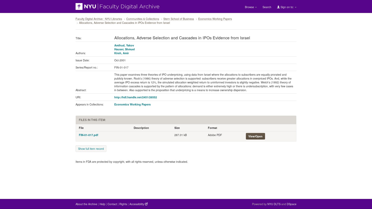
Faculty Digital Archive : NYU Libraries (99, 19)
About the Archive (86, 204)
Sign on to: (287, 7)
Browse (250, 7)
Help (102, 204)
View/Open (255, 136)
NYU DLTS (274, 204)
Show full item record (91, 149)
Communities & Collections (142, 19)
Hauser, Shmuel (124, 49)
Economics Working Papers (215, 19)
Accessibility (137, 204)
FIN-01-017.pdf (88, 135)
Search (267, 7)
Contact (112, 204)
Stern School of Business (178, 19)
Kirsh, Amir (121, 53)
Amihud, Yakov (124, 45)
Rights (123, 204)
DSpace (291, 204)
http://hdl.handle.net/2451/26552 (135, 97)
